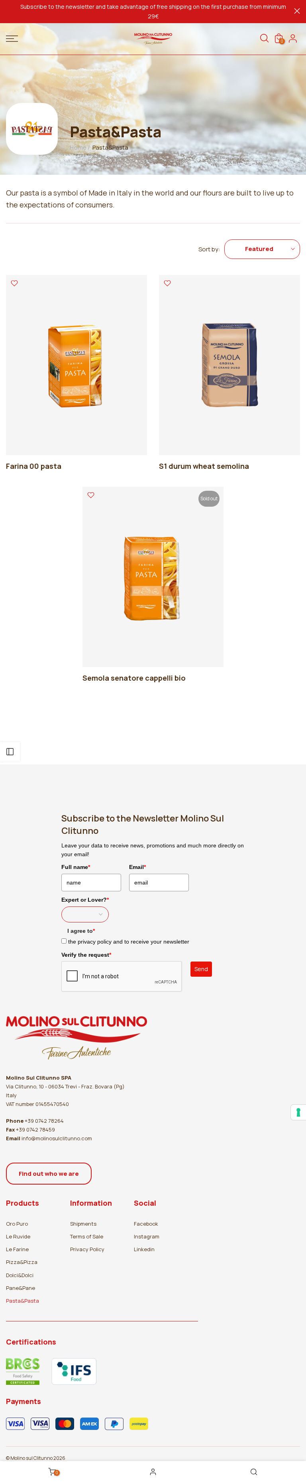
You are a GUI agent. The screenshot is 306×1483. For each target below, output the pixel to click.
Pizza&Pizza (21, 1262)
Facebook (146, 1223)
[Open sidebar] (10, 752)
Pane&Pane (20, 1287)
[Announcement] (153, 11)
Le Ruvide (18, 1236)
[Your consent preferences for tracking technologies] (298, 1112)
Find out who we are (49, 1173)
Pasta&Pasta (22, 1300)
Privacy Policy (87, 1249)
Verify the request (86, 955)
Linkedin (144, 1249)
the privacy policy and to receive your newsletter (128, 941)
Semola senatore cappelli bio (134, 678)
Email (137, 867)
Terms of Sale (86, 1236)
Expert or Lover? (85, 900)
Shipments (83, 1223)
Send (201, 969)
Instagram (146, 1236)
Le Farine (17, 1249)
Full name (75, 867)
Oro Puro (17, 1223)
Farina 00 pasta (33, 466)
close (9, 11)
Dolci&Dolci (19, 1275)
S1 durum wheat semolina (204, 466)
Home (78, 147)
